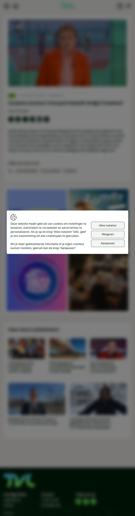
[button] (68, 54)
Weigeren (108, 234)
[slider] (67, 74)
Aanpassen (108, 243)
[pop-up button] (115, 80)
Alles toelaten (108, 225)
